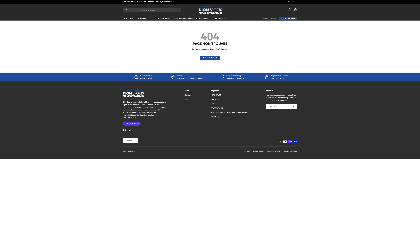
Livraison (247, 151)
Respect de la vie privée (273, 151)
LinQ (153, 18)
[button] (295, 9)
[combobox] (152, 10)
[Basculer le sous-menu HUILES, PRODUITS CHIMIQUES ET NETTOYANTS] (211, 18)
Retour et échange (258, 151)
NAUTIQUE (142, 18)
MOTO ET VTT (128, 18)
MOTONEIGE (219, 18)
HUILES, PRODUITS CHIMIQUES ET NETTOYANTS (191, 18)
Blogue (273, 18)
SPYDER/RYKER (164, 18)
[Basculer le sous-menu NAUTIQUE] (148, 18)
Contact (265, 18)
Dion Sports (131, 151)
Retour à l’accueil (210, 58)
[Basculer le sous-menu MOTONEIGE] (225, 18)
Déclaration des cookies (290, 151)
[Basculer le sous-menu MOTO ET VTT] (135, 18)
